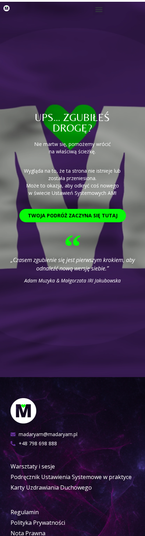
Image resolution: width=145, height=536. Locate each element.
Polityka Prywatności (38, 523)
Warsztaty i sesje (33, 466)
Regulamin (25, 512)
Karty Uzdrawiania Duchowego (51, 487)
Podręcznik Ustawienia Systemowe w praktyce (71, 477)
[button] (99, 9)
